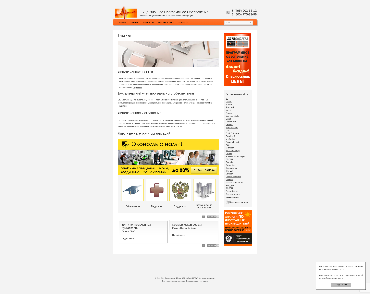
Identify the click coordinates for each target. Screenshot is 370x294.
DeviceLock (231, 122)
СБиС (132, 231)
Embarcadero (232, 127)
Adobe (229, 104)
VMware (229, 179)
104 (211, 217)
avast (228, 110)
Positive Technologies (235, 156)
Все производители (238, 202)
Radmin (229, 162)
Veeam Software (233, 176)
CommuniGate (232, 116)
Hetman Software (188, 228)
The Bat (229, 171)
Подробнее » (128, 238)
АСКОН (229, 188)
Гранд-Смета (232, 191)
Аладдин (230, 185)
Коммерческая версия (187, 224)
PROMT (229, 159)
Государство (180, 206)
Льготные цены (166, 22)
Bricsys (229, 113)
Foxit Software (232, 133)
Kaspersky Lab (232, 142)
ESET (228, 130)
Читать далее (176, 126)
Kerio (228, 145)
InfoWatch (230, 139)
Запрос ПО (148, 22)
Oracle (229, 153)
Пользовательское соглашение (197, 281)
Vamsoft (229, 174)
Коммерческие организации (204, 206)
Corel (228, 119)
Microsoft (230, 148)
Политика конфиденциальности (173, 281)
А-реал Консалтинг (235, 182)
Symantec (230, 165)
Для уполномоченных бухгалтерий (136, 226)
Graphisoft (230, 136)
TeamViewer (231, 168)
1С (227, 98)
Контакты (183, 22)
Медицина (156, 206)
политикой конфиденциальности (331, 278)
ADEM (229, 101)
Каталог (135, 22)
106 (218, 217)
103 (208, 217)
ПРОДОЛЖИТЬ (341, 285)
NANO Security (232, 150)
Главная (122, 22)
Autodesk (230, 107)
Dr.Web (229, 124)
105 (214, 217)
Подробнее (137, 88)
